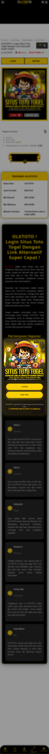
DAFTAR (24, 395)
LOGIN (24, 387)
